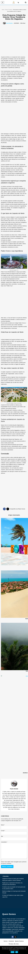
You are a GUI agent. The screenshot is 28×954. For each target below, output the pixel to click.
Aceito (12, 952)
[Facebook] (4, 509)
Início (6, 941)
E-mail (3, 830)
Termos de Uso (14, 944)
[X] (7, 509)
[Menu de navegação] (2, 2)
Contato (11, 941)
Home (3, 9)
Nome (3, 825)
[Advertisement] (14, 42)
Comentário (4, 842)
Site (2, 836)
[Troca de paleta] (18, 2)
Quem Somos (19, 941)
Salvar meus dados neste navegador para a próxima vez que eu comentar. (13, 862)
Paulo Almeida (9, 23)
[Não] (26, 950)
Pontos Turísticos (8, 9)
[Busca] (25, 2)
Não (17, 952)
